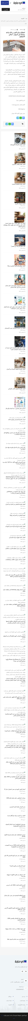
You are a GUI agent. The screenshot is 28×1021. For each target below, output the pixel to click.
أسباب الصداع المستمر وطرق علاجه (16, 419)
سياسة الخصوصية (21, 1004)
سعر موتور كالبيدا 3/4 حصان (18, 113)
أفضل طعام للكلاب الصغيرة (18, 164)
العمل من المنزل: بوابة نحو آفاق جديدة (16, 815)
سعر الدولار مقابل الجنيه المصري (17, 806)
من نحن (23, 996)
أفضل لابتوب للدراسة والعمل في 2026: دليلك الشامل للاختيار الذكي (14, 777)
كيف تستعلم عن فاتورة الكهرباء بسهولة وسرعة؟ (16, 875)
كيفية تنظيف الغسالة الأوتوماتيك (17, 144)
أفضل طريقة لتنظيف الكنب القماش (16, 388)
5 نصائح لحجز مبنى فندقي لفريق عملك (16, 939)
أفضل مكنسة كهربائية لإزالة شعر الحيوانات (15, 526)
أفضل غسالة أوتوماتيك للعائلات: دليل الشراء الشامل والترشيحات (15, 731)
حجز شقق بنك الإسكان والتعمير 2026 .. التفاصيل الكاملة (16, 919)
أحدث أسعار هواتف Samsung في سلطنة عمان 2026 (14, 590)
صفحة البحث (22, 1000)
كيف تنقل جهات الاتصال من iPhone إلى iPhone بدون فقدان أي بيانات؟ (15, 492)
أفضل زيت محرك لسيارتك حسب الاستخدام (15, 328)
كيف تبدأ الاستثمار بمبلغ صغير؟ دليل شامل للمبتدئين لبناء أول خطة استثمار (15, 286)
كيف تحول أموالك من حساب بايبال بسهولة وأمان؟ (15, 929)
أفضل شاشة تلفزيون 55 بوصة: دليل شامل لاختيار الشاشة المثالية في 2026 (15, 575)
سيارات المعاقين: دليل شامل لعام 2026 (15, 798)
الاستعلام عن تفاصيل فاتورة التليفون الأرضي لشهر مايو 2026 (14, 908)
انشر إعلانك (4, 2)
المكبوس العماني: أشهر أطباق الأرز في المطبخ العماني (14, 636)
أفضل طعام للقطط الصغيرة (18, 184)
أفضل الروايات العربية (20, 203)
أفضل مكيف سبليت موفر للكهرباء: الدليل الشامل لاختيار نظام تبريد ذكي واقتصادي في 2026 (14, 747)
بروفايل (9, 996)
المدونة (22, 18)
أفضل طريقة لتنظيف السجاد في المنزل (16, 369)
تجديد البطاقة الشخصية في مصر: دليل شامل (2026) (14, 896)
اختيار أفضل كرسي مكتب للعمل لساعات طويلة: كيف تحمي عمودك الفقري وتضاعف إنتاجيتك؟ (15, 680)
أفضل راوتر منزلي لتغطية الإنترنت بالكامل (15, 548)
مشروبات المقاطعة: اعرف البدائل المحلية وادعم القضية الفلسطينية (15, 825)
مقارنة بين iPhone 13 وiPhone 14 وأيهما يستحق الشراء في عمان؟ (15, 660)
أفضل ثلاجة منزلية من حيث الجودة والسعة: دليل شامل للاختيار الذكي (15, 714)
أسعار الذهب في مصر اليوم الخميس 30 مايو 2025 (15, 856)
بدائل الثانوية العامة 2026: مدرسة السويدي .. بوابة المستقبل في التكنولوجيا (14, 846)
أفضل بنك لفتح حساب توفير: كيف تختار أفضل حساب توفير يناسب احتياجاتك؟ (14, 307)
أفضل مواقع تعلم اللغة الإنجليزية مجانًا (16, 266)
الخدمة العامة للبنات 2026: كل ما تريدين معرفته (15, 885)
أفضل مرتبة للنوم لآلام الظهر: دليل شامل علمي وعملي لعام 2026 (14, 697)
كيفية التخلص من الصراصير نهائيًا (17, 515)
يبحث (5, 9)
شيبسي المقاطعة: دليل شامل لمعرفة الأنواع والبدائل (14, 835)
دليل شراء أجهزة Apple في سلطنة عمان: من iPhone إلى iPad (14, 605)
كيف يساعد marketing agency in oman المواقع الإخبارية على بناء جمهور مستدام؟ (15, 477)
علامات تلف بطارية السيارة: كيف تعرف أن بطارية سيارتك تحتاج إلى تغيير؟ (15, 348)
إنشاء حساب (8, 1000)
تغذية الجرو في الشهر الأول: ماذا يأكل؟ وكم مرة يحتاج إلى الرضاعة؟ (14, 463)
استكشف (23, 8)
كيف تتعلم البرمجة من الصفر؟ (18, 246)
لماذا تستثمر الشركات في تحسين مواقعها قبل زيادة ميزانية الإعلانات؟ (14, 433)
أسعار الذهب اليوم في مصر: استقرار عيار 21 (14, 789)
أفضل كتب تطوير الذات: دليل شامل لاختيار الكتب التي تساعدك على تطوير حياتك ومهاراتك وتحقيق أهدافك (14, 225)
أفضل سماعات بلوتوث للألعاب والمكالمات (15, 559)
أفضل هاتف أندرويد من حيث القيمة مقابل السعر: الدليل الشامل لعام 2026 (15, 762)
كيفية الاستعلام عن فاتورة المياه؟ (17, 866)
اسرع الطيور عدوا (21, 100)
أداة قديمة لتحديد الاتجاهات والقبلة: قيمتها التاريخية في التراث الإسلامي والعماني (15, 622)
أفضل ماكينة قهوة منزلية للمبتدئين (17, 537)
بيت (26, 18)
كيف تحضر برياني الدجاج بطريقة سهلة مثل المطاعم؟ (15, 448)
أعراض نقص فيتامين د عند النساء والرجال (15, 408)
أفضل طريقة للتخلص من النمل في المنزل (15, 504)
